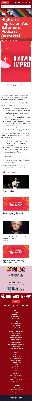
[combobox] (16, 6)
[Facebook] (19, 2)
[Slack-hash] (29, 2)
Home (2, 38)
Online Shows (16, 314)
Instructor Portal (16, 339)
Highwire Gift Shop (16, 379)
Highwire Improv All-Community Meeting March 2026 (13, 261)
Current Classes (16, 335)
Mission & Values (16, 362)
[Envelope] (27, 305)
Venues (16, 312)
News (10, 38)
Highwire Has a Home (16, 375)
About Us (16, 354)
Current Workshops (16, 337)
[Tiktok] (22, 2)
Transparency (16, 368)
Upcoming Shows (16, 316)
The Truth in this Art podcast (22, 135)
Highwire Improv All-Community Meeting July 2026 (13, 214)
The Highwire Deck (16, 381)
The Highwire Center (16, 356)
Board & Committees (16, 358)
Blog (7, 38)
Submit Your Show (16, 318)
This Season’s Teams (16, 323)
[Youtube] (15, 2)
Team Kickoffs (16, 347)
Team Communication (16, 348)
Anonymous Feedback (16, 389)
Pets (16, 370)
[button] (29, 13)
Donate (16, 377)
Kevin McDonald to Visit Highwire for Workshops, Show (15, 238)
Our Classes (16, 333)
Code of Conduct (16, 360)
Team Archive (16, 325)
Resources (16, 366)
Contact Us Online (16, 387)
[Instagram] (25, 2)
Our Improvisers (16, 327)
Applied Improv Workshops (16, 345)
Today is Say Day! (8, 191)
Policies (16, 364)
